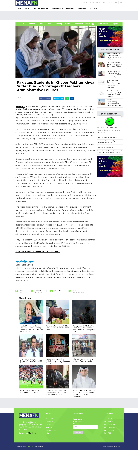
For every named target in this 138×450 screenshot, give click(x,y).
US (21, 24)
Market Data (57, 8)
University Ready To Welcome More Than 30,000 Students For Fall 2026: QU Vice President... (84, 393)
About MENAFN (51, 430)
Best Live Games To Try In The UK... (107, 137)
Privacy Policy (50, 422)
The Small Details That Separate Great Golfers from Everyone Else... (108, 146)
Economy (79, 24)
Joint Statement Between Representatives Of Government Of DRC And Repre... (114, 84)
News (27, 8)
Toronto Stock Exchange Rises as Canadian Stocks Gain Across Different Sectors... (110, 151)
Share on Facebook (45, 98)
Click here (32, 433)
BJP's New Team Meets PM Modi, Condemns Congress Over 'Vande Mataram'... (56, 392)
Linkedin (111, 430)
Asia (50, 24)
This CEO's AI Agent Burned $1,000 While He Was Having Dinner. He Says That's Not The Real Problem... (31, 328)
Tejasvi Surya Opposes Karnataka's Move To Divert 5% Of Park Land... (31, 361)
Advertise (49, 427)
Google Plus (112, 424)
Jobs (47, 433)
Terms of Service (51, 419)
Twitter (110, 422)
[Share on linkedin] (72, 98)
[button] (116, 2)
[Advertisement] (70, 15)
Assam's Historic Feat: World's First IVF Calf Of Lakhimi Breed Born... (57, 328)
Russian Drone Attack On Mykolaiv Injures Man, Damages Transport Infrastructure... (58, 361)
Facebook (111, 419)
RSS (109, 433)
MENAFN (20, 106)
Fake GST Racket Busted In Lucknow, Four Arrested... (83, 360)
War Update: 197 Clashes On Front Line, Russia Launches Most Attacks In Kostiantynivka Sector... (84, 328)
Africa (58, 24)
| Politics (67, 24)
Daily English (78, 419)
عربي (110, 2)
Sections (93, 8)
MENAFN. (30, 446)
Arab (41, 24)
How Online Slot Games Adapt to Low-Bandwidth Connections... (109, 141)
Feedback (49, 436)
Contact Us (49, 424)
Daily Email (111, 427)
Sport (114, 24)
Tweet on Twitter (58, 98)
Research (70, 8)
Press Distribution (40, 8)
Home (19, 8)
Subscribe (78, 432)
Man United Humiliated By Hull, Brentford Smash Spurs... (31, 391)
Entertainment (100, 24)
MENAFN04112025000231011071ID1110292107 (37, 251)
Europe (32, 24)
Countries (82, 8)
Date (19, 97)
